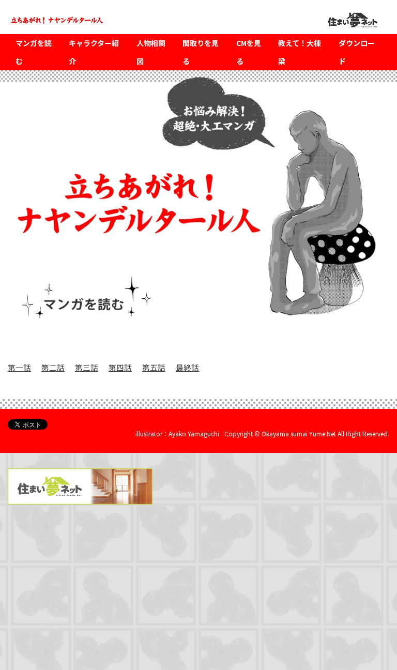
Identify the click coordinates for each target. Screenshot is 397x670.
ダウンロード (357, 52)
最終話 (187, 367)
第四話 (120, 367)
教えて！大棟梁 (299, 52)
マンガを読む (34, 52)
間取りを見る (200, 52)
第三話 (86, 367)
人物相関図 (150, 52)
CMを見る (248, 52)
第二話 (53, 367)
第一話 (19, 367)
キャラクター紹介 (94, 52)
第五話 (153, 367)
